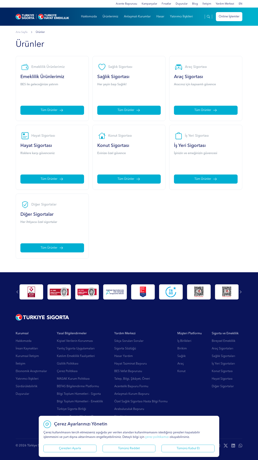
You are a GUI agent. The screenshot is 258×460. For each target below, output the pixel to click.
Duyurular (182, 3)
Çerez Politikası (67, 371)
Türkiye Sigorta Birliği (71, 409)
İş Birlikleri (184, 341)
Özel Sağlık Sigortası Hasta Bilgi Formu (141, 401)
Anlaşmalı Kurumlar (137, 16)
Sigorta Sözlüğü (125, 348)
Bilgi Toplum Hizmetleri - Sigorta (79, 394)
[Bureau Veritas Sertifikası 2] (96, 291)
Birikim (182, 348)
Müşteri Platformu (189, 333)
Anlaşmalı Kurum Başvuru (131, 394)
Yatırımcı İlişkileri (181, 16)
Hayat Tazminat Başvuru (130, 363)
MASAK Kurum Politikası (73, 378)
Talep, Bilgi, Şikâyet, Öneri (132, 378)
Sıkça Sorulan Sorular (129, 341)
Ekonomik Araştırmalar (31, 371)
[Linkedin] (233, 445)
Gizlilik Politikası (67, 363)
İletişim (206, 3)
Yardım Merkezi (225, 3)
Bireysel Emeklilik (223, 341)
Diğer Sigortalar (223, 386)
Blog (195, 3)
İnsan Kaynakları (27, 348)
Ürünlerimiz (110, 16)
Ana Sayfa (21, 32)
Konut (181, 371)
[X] (225, 445)
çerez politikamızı (157, 437)
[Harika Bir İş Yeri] (152, 291)
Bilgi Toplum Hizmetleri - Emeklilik (80, 401)
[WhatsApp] (240, 446)
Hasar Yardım (123, 356)
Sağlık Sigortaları (223, 356)
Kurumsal (22, 333)
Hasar (160, 16)
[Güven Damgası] (180, 291)
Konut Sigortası (222, 371)
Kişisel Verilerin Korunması (75, 341)
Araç (180, 363)
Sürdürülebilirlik (26, 386)
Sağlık (181, 356)
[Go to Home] (42, 16)
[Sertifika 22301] (41, 291)
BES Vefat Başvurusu (128, 371)
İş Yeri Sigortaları (223, 363)
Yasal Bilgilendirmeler (72, 333)
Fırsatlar (166, 3)
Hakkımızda (89, 16)
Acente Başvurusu (126, 3)
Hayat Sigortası (222, 378)
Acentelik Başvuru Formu (131, 386)
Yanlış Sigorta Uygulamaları (76, 348)
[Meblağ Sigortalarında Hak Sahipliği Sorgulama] (124, 291)
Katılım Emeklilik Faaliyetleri (76, 356)
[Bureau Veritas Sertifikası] (68, 291)
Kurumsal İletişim (27, 356)
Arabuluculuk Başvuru (129, 409)
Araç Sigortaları (222, 348)
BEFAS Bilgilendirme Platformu (78, 386)
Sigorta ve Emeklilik (225, 333)
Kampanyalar (149, 3)
